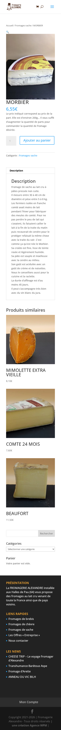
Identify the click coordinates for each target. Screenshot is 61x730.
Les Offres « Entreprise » (24, 635)
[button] (7, 32)
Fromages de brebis (21, 619)
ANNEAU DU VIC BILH (22, 677)
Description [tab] (16, 170)
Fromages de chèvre (21, 624)
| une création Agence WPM (32, 723)
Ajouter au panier (37, 140)
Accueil (9, 25)
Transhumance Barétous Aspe (27, 666)
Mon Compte (28, 702)
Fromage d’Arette (19, 671)
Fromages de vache (20, 630)
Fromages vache (23, 25)
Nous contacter (18, 640)
